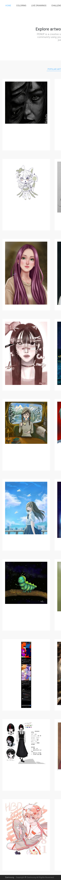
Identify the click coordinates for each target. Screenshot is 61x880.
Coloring (21, 5)
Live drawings (38, 5)
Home (8, 5)
